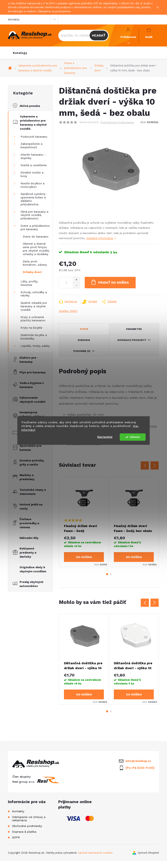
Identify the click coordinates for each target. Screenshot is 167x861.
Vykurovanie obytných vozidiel (32, 399)
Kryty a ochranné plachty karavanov (33, 318)
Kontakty (14, 19)
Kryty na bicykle (31, 327)
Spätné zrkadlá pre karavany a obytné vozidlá (34, 306)
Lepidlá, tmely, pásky (35, 345)
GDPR (16, 837)
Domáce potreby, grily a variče (32, 462)
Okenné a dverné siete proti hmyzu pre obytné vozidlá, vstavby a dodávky (36, 248)
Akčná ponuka (30, 105)
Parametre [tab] (134, 329)
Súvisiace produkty (131, 340)
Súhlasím (135, 437)
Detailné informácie (99, 238)
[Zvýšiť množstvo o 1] (76, 280)
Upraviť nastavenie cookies (95, 852)
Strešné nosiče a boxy (32, 174)
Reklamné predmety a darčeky (28, 552)
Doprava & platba (24, 831)
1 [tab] (107, 574)
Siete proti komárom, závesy (35, 263)
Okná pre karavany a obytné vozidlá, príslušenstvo (34, 215)
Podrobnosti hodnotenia (117, 122)
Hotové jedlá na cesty (31, 506)
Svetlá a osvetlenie (34, 165)
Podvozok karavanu (34, 136)
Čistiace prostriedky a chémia (29, 523)
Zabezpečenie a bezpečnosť (31, 145)
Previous (145, 465)
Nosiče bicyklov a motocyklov (32, 185)
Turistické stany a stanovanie (33, 491)
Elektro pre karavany (28, 359)
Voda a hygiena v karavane (32, 385)
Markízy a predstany (27, 477)
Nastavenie (104, 437)
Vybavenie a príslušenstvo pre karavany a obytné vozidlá (33, 122)
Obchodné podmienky (27, 826)
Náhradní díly (29, 537)
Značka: (68, 311)
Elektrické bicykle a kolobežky (34, 336)
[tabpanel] (84, 522)
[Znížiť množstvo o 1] (76, 285)
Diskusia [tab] (84, 340)
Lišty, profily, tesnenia (29, 283)
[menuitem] (20, 52)
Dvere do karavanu (35, 236)
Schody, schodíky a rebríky (34, 294)
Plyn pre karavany (33, 372)
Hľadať (98, 35)
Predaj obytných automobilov (31, 584)
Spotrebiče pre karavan (31, 447)
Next (155, 465)
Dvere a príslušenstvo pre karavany (35, 227)
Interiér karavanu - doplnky (33, 156)
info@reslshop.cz (138, 761)
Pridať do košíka (113, 282)
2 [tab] (111, 574)
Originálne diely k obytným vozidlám (33, 569)
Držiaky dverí (32, 272)
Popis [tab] (84, 329)
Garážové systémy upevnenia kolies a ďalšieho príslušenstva (33, 199)
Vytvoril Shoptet (148, 852)
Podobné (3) (81, 351)
